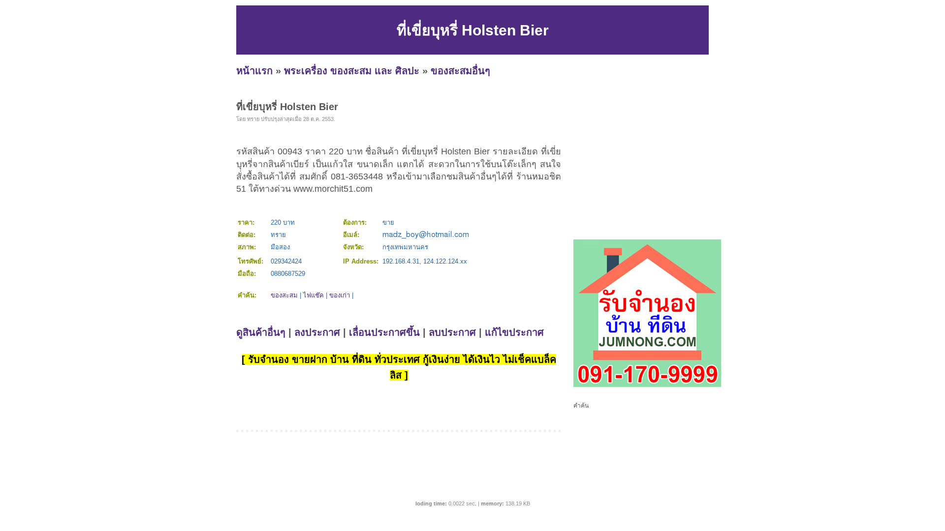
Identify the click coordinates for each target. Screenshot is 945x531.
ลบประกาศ (452, 332)
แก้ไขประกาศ (514, 332)
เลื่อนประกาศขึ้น (384, 332)
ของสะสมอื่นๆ (460, 70)
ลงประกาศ (317, 332)
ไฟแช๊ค (313, 295)
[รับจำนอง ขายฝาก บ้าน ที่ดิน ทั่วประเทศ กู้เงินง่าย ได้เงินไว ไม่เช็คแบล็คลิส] (647, 385)
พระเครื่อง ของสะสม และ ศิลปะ (351, 70)
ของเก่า (339, 295)
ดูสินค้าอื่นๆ (260, 332)
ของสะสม (284, 295)
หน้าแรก (254, 70)
